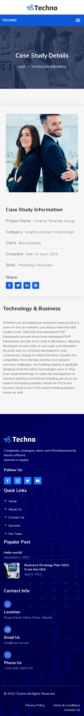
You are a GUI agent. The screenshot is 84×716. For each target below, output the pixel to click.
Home (22, 66)
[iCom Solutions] (42, 7)
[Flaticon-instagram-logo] (17, 480)
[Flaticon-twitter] (27, 480)
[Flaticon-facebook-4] (7, 480)
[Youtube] (37, 480)
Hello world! (13, 552)
